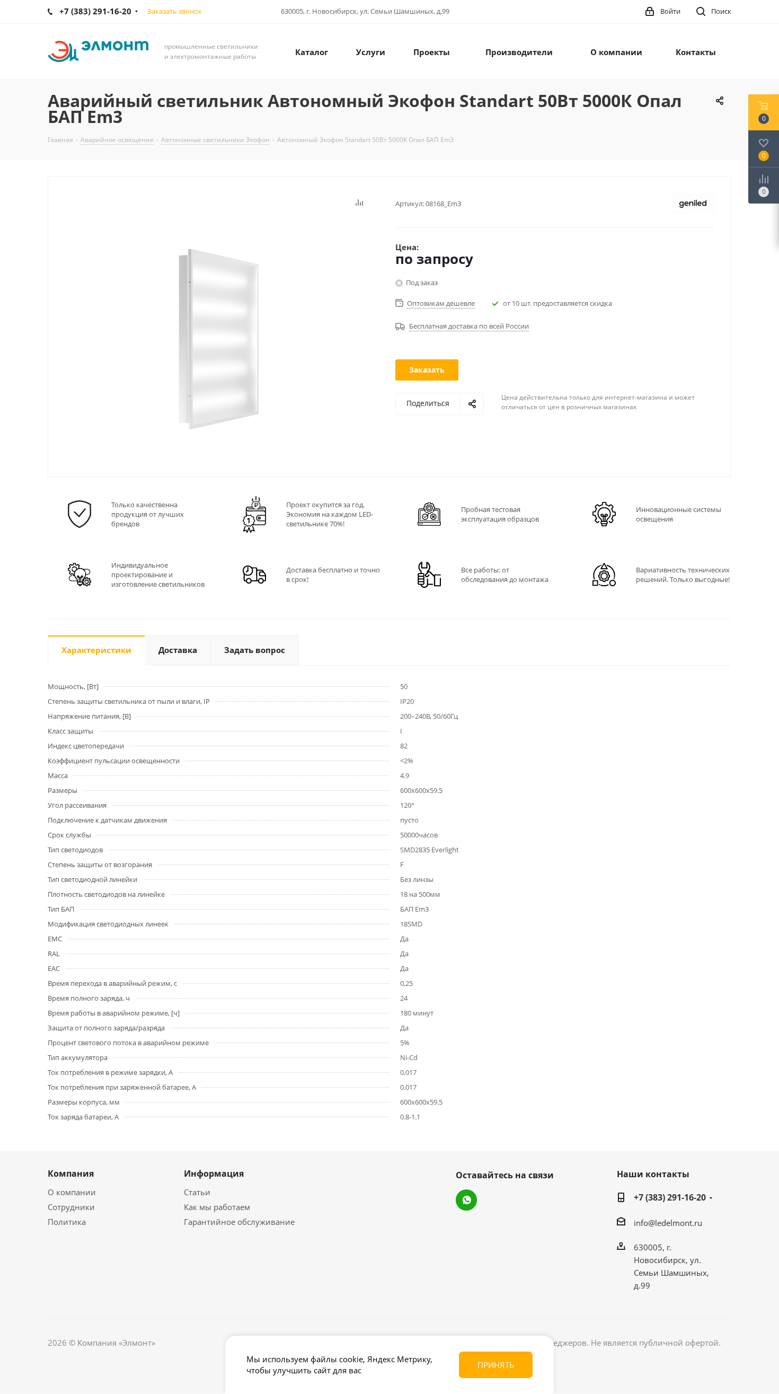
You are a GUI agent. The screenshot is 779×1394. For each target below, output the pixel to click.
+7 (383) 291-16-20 (670, 1197)
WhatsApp (466, 1200)
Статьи (197, 1192)
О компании (72, 1192)
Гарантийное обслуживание (239, 1221)
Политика (67, 1221)
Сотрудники (71, 1207)
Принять (496, 1365)
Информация (214, 1173)
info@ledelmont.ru (668, 1222)
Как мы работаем (217, 1207)
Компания (71, 1173)
